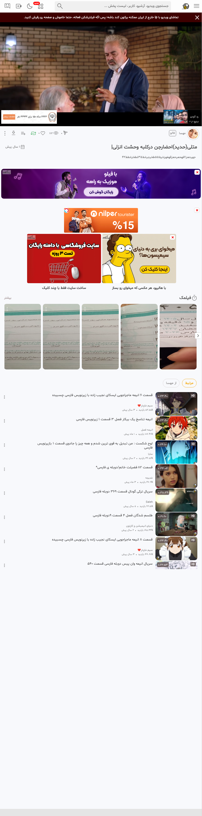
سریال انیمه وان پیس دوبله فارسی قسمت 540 (119, 564)
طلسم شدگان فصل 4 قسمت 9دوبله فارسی (122, 515)
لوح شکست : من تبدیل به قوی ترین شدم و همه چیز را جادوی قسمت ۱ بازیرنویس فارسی (94, 445)
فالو (172, 133)
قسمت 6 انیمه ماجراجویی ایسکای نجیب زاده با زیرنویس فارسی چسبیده (102, 395)
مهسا (182, 133)
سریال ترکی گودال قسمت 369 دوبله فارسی (122, 491)
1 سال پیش (12, 147)
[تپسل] (66, 210)
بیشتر (7, 298)
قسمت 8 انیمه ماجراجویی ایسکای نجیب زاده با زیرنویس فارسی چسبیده (102, 540)
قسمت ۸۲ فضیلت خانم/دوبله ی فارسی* (124, 467)
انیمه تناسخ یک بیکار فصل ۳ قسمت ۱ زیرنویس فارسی (114, 419)
